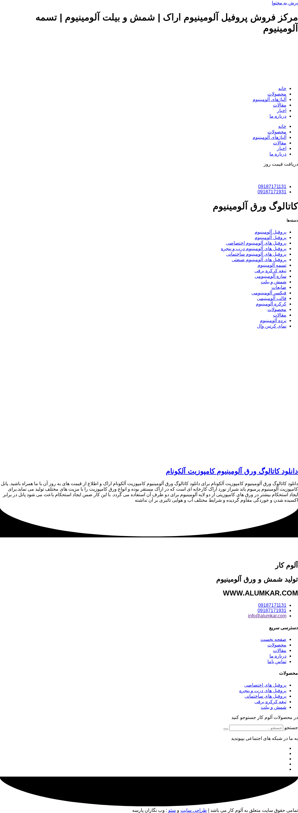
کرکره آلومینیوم (271, 303)
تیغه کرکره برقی (270, 270)
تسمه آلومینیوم (272, 265)
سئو (172, 810)
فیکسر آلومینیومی (268, 292)
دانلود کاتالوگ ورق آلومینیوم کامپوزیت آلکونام (232, 471)
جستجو (291, 727)
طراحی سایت (193, 810)
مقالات (279, 104)
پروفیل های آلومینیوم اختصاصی (256, 243)
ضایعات (279, 287)
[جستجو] (226, 729)
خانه (282, 88)
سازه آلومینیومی (270, 276)
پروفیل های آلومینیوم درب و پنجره (253, 248)
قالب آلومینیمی (271, 298)
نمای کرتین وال (271, 326)
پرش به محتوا (285, 2)
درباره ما (277, 116)
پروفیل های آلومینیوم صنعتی (259, 259)
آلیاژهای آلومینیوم (269, 99)
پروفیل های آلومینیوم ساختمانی (256, 254)
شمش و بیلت (273, 281)
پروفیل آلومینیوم (270, 231)
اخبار (281, 110)
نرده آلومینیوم (273, 320)
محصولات (276, 93)
